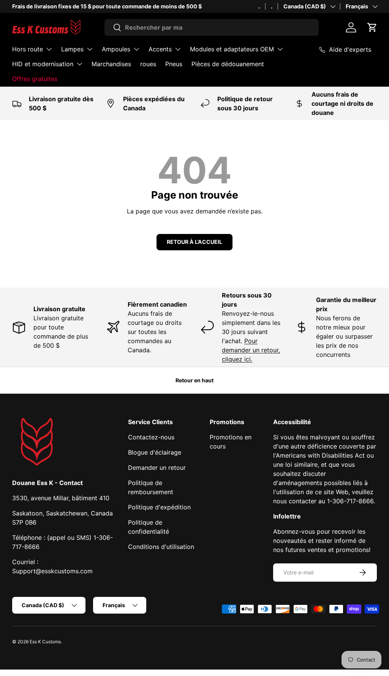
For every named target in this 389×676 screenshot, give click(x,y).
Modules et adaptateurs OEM (232, 49)
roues (148, 64)
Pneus (173, 64)
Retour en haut (194, 380)
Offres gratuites (34, 79)
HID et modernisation (42, 64)
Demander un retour (157, 467)
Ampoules (116, 49)
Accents (160, 49)
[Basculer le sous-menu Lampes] (89, 49)
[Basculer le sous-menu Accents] (177, 49)
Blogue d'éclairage (154, 452)
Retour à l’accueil (194, 242)
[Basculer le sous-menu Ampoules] (136, 49)
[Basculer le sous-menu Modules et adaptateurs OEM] (280, 49)
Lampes (72, 49)
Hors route (27, 49)
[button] (372, 27)
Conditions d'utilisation (161, 546)
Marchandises (111, 64)
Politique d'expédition (159, 507)
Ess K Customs (45, 641)
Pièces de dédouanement (227, 64)
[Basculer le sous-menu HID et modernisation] (79, 63)
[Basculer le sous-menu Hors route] (49, 49)
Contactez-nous (151, 437)
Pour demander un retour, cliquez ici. (251, 350)
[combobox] (211, 27)
